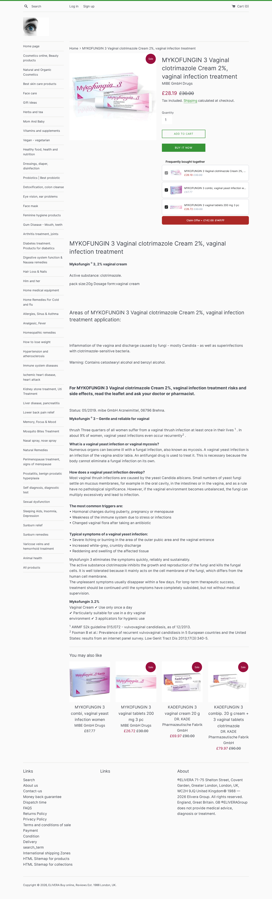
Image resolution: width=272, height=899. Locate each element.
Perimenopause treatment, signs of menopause (41, 461)
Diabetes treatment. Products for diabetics (38, 245)
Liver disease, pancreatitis (41, 403)
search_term (33, 847)
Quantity (168, 112)
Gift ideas (30, 102)
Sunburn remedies (35, 534)
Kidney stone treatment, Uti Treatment (42, 391)
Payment (30, 830)
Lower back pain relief (38, 412)
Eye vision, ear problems (40, 196)
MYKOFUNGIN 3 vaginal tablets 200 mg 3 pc (211, 205)
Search (29, 780)
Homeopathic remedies (39, 332)
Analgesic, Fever (34, 323)
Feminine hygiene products (42, 215)
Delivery (30, 842)
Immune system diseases (40, 365)
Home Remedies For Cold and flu (41, 302)
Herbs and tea (33, 112)
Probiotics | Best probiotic (41, 178)
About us (30, 785)
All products (31, 567)
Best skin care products (39, 84)
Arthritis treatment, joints (40, 234)
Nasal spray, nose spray (39, 440)
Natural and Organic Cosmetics (37, 72)
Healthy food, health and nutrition (40, 152)
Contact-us (32, 791)
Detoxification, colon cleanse (43, 187)
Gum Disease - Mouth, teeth (42, 224)
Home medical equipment (41, 290)
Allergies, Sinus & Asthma (40, 314)
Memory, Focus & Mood (39, 422)
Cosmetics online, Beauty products (40, 58)
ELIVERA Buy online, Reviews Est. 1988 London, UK (82, 885)
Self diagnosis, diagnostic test (41, 490)
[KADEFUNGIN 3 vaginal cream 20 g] (182, 681)
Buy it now (183, 147)
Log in (73, 6)
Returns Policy (35, 814)
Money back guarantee (42, 797)
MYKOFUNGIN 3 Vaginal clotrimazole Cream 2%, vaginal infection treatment (215, 171)
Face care (30, 93)
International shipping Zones (46, 853)
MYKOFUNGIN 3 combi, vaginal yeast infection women (215, 188)
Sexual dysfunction (36, 502)
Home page (31, 46)
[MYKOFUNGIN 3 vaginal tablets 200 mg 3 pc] (136, 681)
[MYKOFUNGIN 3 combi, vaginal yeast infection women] (89, 681)
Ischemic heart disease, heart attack (39, 377)
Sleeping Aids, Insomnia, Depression (40, 513)
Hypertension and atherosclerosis (35, 354)
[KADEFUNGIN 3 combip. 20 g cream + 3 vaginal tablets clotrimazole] (228, 681)
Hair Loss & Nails (35, 271)
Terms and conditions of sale (47, 825)
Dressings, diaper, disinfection (35, 166)
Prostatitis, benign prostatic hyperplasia (42, 476)
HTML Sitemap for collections (48, 864)
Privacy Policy (35, 819)
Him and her (31, 281)
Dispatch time (34, 802)
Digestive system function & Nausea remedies (42, 260)
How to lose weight (37, 342)
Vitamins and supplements (41, 131)
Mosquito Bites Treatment (41, 431)
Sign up (88, 6)
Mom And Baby (34, 121)
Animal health (32, 558)
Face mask (30, 206)
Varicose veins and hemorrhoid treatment (38, 546)
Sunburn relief (33, 525)
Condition (31, 836)
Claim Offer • (205, 220)
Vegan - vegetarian (36, 140)
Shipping (190, 100)
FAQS (27, 808)
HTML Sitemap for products (46, 859)
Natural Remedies (35, 450)
